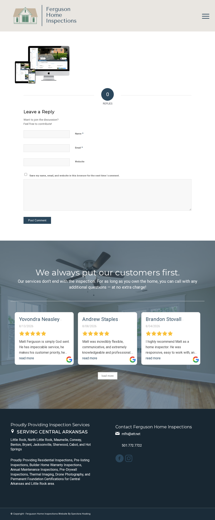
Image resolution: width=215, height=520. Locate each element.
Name (79, 133)
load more (108, 375)
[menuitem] (204, 15)
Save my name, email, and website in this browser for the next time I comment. (74, 175)
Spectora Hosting (80, 513)
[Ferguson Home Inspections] (42, 15)
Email (79, 147)
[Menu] (204, 15)
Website (79, 161)
